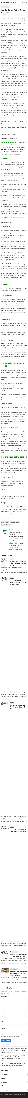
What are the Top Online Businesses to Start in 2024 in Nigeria (18, 973)
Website (3, 1028)
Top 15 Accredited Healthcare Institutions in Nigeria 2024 (18, 582)
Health (12, 559)
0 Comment (10, 14)
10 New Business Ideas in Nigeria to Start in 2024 (18, 955)
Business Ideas (4, 7)
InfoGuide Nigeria (9, 2)
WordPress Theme (17, 1094)
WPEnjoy (25, 1094)
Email (2, 1021)
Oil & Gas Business (5, 524)
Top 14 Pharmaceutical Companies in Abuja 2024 (18, 830)
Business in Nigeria (14, 522)
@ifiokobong (13, 543)
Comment (4, 996)
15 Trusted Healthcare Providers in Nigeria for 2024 (18, 707)
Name (3, 1014)
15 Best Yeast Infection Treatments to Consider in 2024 (18, 563)
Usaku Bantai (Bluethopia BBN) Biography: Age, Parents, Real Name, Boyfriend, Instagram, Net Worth (13, 1065)
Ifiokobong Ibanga (14, 530)
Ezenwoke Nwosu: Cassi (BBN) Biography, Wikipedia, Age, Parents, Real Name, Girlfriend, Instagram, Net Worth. (13, 1056)
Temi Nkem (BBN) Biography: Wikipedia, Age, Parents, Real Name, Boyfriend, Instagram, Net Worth (14, 1050)
